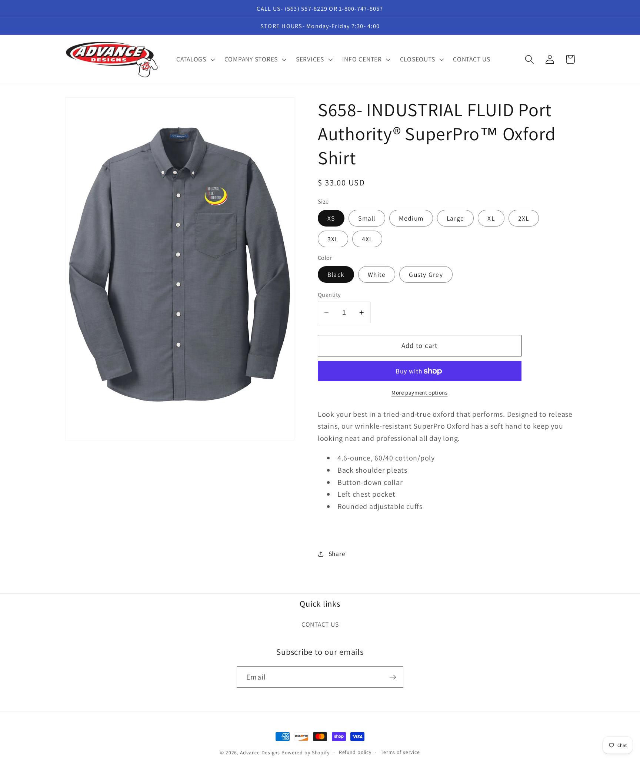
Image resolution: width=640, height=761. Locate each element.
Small (366, 218)
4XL (367, 239)
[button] (195, 59)
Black (335, 274)
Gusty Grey (426, 274)
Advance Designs (260, 752)
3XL (333, 239)
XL (491, 218)
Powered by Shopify (305, 752)
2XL (523, 218)
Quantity (329, 295)
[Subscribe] (393, 677)
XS (331, 218)
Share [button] (337, 553)
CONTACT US (320, 624)
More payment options (419, 392)
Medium (411, 218)
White (377, 274)
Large (455, 218)
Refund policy (355, 752)
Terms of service (400, 752)
